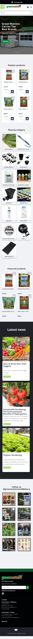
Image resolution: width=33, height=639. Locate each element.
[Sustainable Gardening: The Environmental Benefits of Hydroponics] (16, 394)
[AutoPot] (9, 194)
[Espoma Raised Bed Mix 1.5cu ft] (9, 74)
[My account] (28, 7)
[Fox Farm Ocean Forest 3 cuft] (9, 101)
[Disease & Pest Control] (9, 176)
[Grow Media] (9, 140)
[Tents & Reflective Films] (9, 230)
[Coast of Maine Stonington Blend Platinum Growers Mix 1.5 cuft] (24, 74)
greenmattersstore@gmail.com (9, 607)
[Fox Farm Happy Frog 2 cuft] (24, 101)
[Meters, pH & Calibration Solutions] (24, 140)
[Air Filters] (24, 212)
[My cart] (31, 7)
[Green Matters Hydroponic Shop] (13, 6)
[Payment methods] (16, 629)
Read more (6, 376)
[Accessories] (24, 158)
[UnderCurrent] (9, 158)
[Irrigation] (24, 194)
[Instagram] (3, 594)
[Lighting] (9, 212)
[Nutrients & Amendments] (24, 176)
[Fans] (24, 230)
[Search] (31, 12)
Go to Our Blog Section (9, 41)
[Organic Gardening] (16, 440)
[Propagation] (9, 248)
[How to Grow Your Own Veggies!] (16, 348)
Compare (11, 94)
